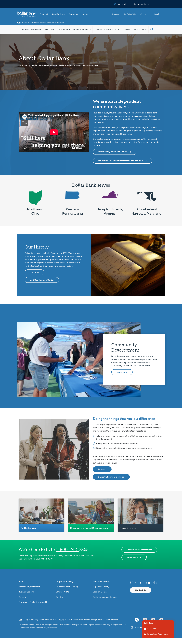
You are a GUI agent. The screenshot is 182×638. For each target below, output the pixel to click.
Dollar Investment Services (105, 597)
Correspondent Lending (67, 587)
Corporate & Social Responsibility (89, 528)
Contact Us (140, 590)
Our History (50, 29)
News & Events (140, 29)
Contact (143, 14)
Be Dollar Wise (130, 14)
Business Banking (26, 592)
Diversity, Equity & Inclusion (111, 477)
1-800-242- (67, 549)
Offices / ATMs (62, 592)
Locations (116, 14)
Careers (126, 29)
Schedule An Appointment (139, 549)
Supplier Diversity (101, 587)
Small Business (58, 14)
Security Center (100, 592)
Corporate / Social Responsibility (34, 602)
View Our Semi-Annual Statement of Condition (120, 160)
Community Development (30, 29)
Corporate (73, 14)
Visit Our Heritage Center (42, 280)
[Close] (160, 4)
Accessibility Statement (29, 587)
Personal (44, 14)
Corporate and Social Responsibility (75, 29)
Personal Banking (101, 581)
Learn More (122, 372)
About (85, 14)
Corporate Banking (64, 581)
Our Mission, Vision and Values (112, 152)
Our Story (34, 272)
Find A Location (134, 557)
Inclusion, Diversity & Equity (106, 29)
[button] (152, 29)
